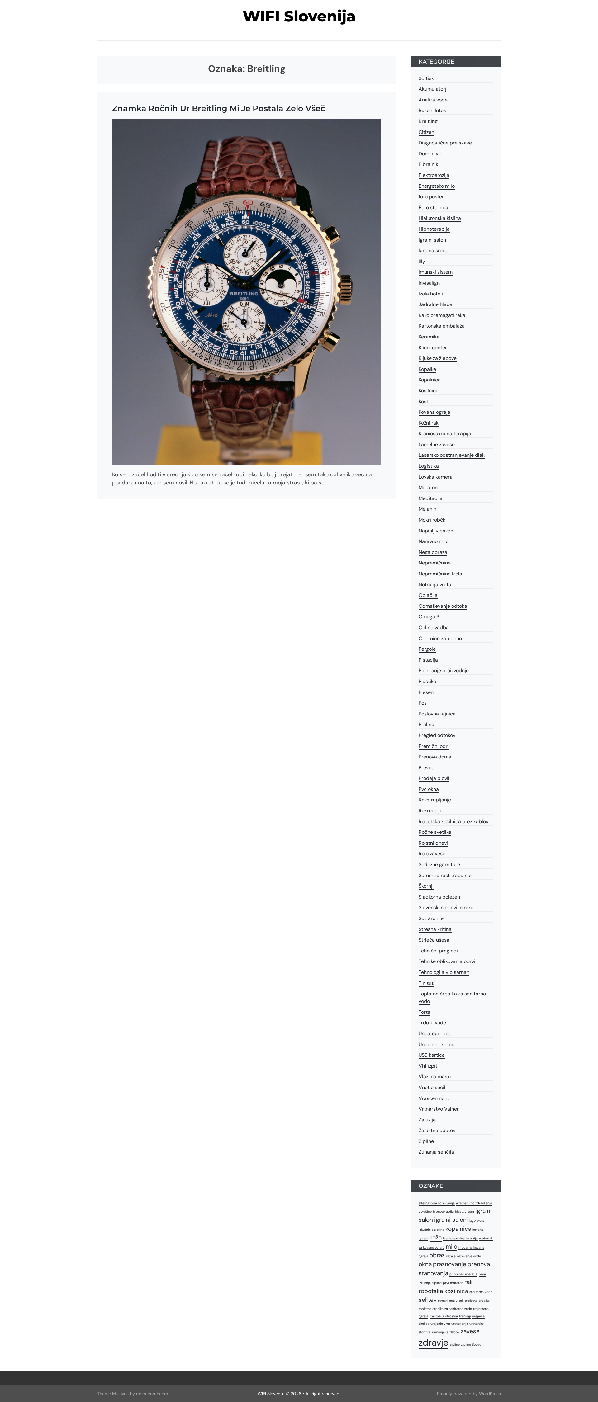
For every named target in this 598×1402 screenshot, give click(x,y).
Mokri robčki (433, 520)
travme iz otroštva (444, 1316)
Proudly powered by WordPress (469, 1393)
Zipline (426, 1141)
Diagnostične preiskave (445, 142)
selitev (428, 1300)
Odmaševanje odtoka (443, 606)
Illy (422, 261)
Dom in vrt (430, 153)
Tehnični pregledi (438, 950)
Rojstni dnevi (433, 843)
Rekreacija (431, 810)
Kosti (424, 401)
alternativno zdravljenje (474, 1203)
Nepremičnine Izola (440, 573)
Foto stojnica (433, 207)
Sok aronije (431, 918)
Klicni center (433, 347)
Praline (426, 724)
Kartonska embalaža (442, 326)
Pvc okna (429, 789)
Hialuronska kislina (440, 218)
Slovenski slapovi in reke (446, 907)
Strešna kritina (435, 929)
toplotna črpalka (477, 1300)
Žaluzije (427, 1119)
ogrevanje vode (469, 1256)
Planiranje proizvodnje (444, 670)
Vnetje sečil (432, 1087)
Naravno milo (433, 541)
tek (461, 1300)
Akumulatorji (433, 89)
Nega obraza (433, 552)
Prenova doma (435, 756)
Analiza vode (433, 100)
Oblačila (428, 595)
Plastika (427, 681)
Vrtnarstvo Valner (439, 1109)
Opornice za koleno (440, 638)
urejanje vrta (440, 1323)
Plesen (426, 692)
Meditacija (431, 498)
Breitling (428, 121)
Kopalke (427, 369)
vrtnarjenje (459, 1323)
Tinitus (426, 983)
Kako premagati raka (442, 315)
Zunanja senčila (436, 1152)
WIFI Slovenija (299, 16)
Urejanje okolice (436, 1044)
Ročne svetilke (435, 832)
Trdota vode (432, 1022)
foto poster (431, 196)
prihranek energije (463, 1274)
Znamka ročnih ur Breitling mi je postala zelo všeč (218, 108)
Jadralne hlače (435, 304)
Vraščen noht (434, 1098)
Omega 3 (429, 616)
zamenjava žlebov (445, 1332)
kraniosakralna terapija (460, 1238)
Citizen (426, 132)
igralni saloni (451, 1220)
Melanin (427, 509)
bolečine (425, 1211)
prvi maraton (453, 1283)
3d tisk (426, 78)
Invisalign (429, 283)
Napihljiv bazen (436, 530)
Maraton (428, 487)
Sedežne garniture (439, 864)
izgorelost (476, 1220)
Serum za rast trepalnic (445, 875)
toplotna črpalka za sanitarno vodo (445, 1308)
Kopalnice (430, 379)
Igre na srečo (433, 250)
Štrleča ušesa (434, 940)
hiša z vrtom (464, 1211)
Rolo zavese (432, 853)
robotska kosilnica (443, 1291)
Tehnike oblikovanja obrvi (447, 961)
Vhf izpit (428, 1066)
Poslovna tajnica (437, 713)
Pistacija (428, 660)
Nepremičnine (435, 562)
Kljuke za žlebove (438, 358)
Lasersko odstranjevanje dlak (452, 455)
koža (436, 1237)
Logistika (429, 466)
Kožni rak (429, 423)
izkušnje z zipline (431, 1229)
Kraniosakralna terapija (445, 433)
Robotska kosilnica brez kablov (453, 821)
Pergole (427, 649)
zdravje (433, 1342)
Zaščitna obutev (437, 1130)
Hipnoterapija (434, 229)
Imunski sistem (436, 272)
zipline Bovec (471, 1344)
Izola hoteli (431, 293)
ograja (451, 1256)
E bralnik (428, 164)
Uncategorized (435, 1033)
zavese (470, 1331)
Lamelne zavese (437, 444)
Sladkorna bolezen (439, 897)
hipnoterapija (443, 1211)
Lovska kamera (436, 477)
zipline (455, 1344)
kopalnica (458, 1229)
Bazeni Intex (432, 110)
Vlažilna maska (436, 1076)
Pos (423, 703)
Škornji (426, 886)
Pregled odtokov (437, 735)
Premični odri (434, 746)
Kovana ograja (434, 412)
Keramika (429, 336)
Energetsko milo (437, 186)
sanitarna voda (480, 1292)
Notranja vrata (435, 584)
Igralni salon (432, 240)
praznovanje (449, 1264)
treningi (465, 1316)
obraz (437, 1255)
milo (451, 1246)
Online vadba (434, 627)
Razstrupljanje (435, 799)
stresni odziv (448, 1300)
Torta (424, 1012)
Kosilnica (429, 390)
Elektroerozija (434, 175)
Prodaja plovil (434, 778)
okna (425, 1264)
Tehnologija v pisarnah (444, 972)
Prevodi (427, 767)
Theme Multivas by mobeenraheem (132, 1393)
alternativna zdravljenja (437, 1203)
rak (468, 1282)
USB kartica (432, 1055)
